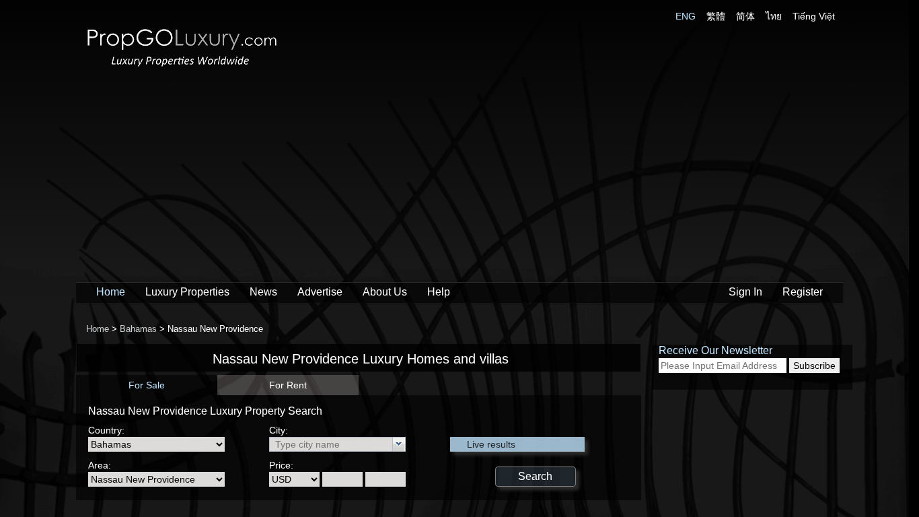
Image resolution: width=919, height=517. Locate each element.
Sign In (745, 292)
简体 (745, 16)
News (263, 292)
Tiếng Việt (814, 16)
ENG (685, 16)
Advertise (319, 292)
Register (802, 292)
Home (110, 292)
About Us (385, 292)
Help (438, 292)
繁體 (715, 16)
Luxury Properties (187, 292)
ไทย (774, 16)
